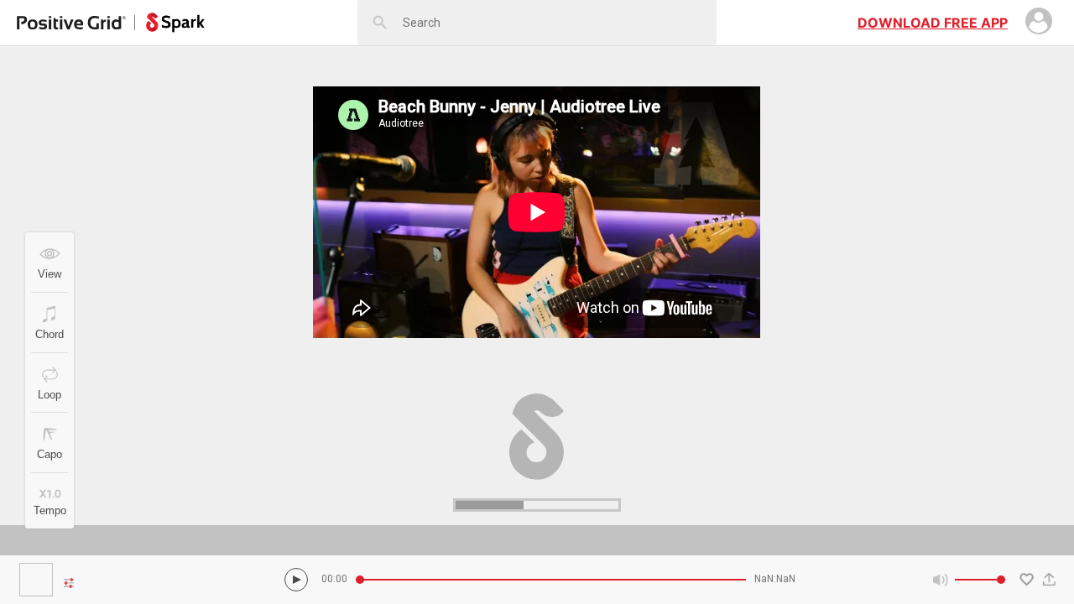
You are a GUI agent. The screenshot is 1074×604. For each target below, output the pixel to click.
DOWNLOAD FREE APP (933, 22)
